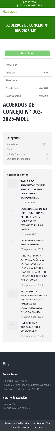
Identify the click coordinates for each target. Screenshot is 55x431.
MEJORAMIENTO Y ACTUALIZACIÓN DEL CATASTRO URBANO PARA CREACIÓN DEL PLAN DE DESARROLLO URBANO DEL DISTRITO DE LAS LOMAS (34, 268)
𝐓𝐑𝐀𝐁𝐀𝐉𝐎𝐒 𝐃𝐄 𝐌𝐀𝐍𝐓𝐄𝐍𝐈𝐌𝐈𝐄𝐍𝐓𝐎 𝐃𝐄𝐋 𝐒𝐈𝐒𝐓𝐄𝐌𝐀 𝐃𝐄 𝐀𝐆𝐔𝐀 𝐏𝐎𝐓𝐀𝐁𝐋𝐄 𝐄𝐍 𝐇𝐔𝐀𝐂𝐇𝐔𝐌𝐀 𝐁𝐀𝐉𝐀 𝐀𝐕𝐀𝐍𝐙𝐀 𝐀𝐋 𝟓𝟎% (34, 301)
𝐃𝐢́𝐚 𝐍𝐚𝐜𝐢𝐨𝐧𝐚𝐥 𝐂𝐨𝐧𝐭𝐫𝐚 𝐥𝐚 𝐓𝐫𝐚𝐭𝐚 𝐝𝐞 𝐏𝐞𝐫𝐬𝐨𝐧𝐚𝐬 (32, 242)
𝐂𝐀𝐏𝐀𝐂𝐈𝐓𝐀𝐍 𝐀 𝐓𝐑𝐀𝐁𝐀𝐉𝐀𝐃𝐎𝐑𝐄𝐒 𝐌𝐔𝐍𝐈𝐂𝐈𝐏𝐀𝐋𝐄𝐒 (30, 327)
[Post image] (12, 183)
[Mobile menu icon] (50, 12)
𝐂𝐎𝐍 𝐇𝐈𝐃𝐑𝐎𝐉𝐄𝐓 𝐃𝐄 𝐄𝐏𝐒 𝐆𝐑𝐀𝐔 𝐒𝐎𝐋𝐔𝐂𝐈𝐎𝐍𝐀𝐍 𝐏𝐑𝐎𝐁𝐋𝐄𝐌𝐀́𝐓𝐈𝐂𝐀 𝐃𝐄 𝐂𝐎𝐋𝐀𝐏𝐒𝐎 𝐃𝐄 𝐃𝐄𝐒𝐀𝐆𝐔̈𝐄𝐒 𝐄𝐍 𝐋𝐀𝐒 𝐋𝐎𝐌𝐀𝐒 (34, 219)
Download (27, 53)
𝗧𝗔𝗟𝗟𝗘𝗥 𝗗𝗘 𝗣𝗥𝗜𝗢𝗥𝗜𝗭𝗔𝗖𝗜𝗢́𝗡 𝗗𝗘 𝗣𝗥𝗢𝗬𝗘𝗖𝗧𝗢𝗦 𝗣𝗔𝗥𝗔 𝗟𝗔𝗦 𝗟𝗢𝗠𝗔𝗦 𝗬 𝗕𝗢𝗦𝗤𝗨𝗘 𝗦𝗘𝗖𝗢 (33, 189)
